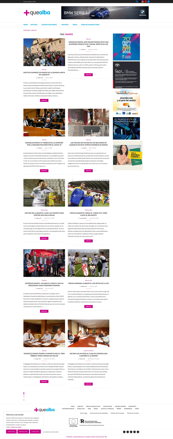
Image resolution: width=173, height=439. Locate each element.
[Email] (148, 1)
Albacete (80, 406)
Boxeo (96, 408)
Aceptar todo (35, 431)
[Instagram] (143, 1)
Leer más (44, 100)
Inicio (25, 25)
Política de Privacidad (117, 413)
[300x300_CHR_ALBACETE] (126, 62)
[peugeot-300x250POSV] (126, 118)
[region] (23, 423)
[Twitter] (140, 1)
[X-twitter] (127, 432)
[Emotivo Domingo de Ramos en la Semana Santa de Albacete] (44, 52)
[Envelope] (138, 432)
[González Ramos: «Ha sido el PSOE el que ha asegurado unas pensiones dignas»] (44, 263)
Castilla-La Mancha (107, 408)
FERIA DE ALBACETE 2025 (93, 406)
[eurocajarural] (128, 141)
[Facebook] (137, 1)
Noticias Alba (107, 406)
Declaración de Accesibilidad (99, 413)
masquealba (83, 218)
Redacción (84, 286)
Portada (26, 30)
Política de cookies (16, 427)
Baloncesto (132, 406)
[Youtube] (146, 1)
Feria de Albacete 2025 (90, 25)
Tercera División (120, 406)
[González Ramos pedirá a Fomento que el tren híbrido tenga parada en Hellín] (44, 333)
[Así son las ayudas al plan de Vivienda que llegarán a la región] (88, 333)
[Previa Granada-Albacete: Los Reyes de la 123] (88, 263)
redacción (40, 77)
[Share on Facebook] (42, 104)
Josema (83, 49)
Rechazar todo (23, 431)
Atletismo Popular (68, 408)
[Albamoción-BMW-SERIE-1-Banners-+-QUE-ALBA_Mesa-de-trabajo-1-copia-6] (105, 7)
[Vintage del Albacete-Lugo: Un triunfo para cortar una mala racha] (44, 193)
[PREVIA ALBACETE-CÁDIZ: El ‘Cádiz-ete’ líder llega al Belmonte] (88, 193)
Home (72, 406)
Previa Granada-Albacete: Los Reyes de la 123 (88, 283)
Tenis (89, 408)
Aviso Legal (83, 413)
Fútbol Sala (81, 408)
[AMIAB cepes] (126, 90)
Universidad (128, 408)
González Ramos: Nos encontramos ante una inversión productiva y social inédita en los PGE (88, 44)
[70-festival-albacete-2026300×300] (126, 34)
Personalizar (11, 431)
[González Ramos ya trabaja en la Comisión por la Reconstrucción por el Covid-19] (44, 122)
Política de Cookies (133, 413)
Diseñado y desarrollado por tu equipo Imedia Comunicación (85, 437)
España (119, 408)
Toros (137, 408)
